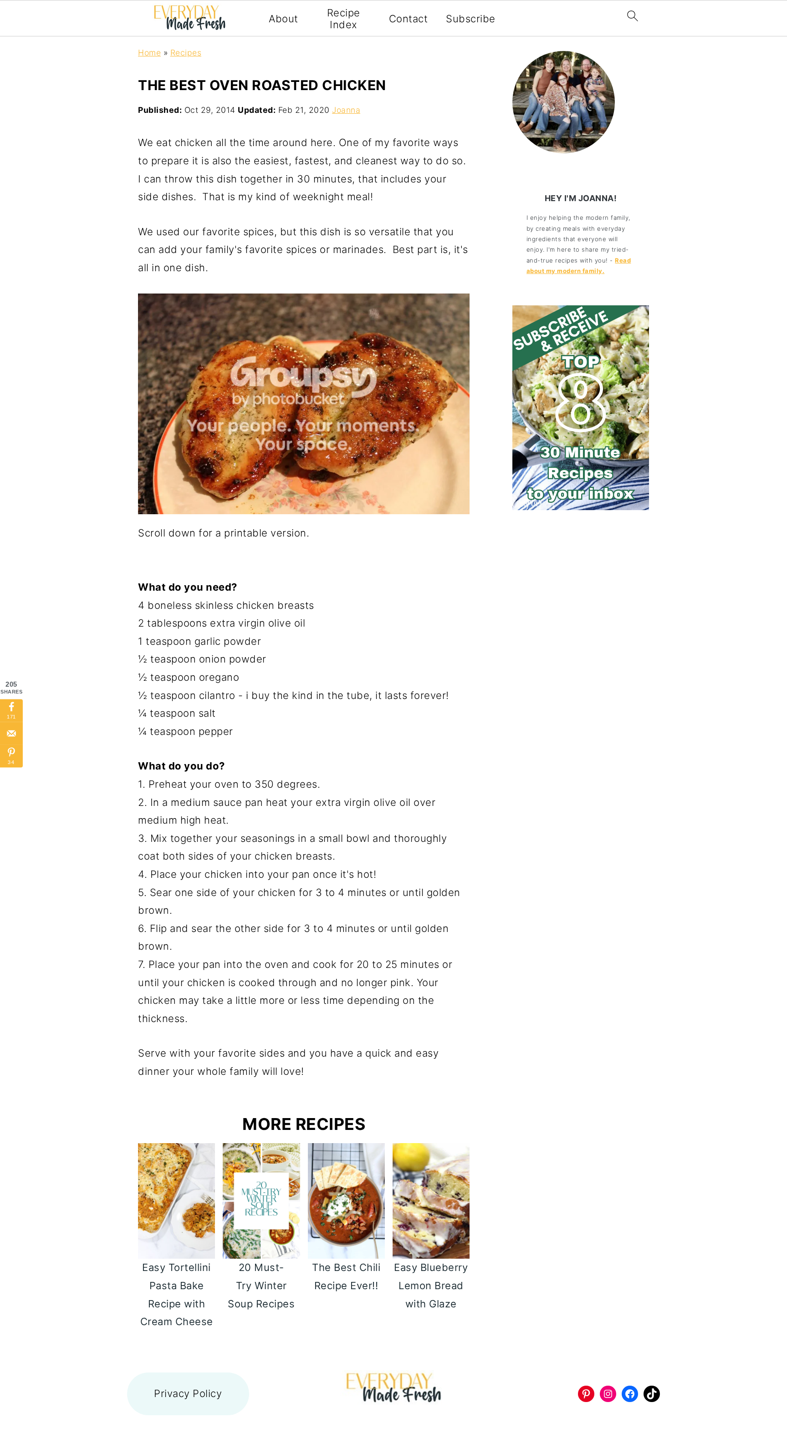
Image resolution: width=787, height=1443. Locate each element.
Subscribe (471, 19)
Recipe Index (343, 18)
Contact (408, 19)
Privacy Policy (188, 1393)
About (283, 19)
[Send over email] (11, 733)
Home (149, 52)
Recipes (186, 52)
